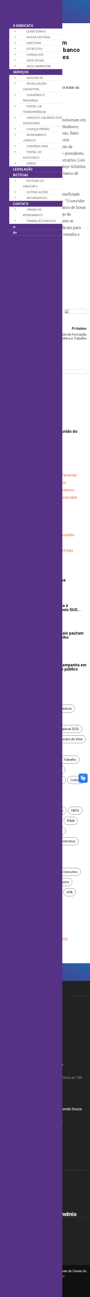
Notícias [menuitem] (20, 175)
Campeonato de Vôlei (67, 739)
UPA (69, 892)
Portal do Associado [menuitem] (32, 154)
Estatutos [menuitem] (34, 49)
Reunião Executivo (64, 872)
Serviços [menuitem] (21, 72)
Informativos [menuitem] (37, 198)
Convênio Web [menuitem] (37, 146)
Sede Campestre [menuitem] (39, 66)
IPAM (71, 821)
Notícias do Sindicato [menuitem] (33, 183)
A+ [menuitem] (15, 232)
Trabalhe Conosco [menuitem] (41, 221)
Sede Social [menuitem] (36, 60)
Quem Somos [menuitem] (36, 31)
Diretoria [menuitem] (34, 43)
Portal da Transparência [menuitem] (34, 109)
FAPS (75, 810)
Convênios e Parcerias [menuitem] (34, 97)
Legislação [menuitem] (23, 169)
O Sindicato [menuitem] (23, 26)
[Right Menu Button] (4, 4)
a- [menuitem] (14, 227)
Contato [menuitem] (20, 204)
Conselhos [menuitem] (35, 54)
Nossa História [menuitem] (38, 37)
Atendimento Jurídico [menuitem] (34, 137)
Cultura (76, 780)
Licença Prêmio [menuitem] (38, 129)
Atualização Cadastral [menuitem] (35, 86)
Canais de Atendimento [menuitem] (33, 212)
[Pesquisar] (65, 11)
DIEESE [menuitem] (31, 163)
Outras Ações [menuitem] (37, 192)
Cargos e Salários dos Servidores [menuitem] (42, 120)
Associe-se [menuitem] (35, 78)
